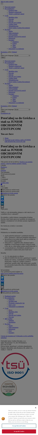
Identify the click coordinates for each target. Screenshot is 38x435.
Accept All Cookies (19, 431)
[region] (19, 420)
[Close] (36, 408)
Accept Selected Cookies (19, 426)
